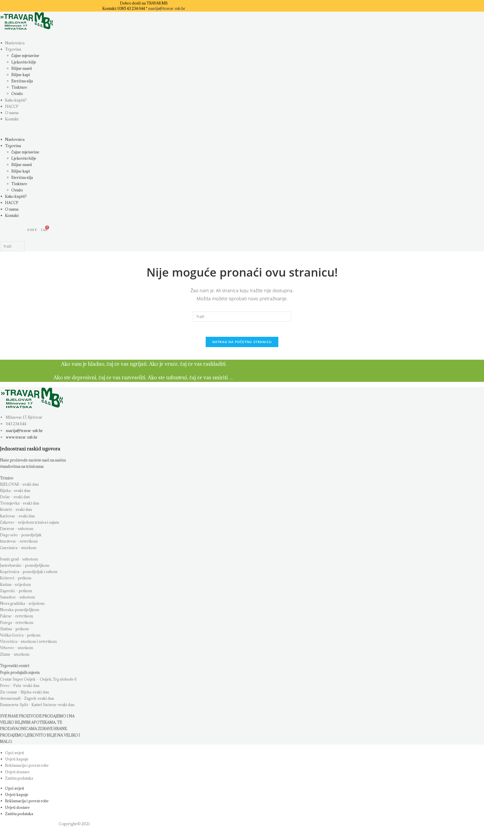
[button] (80, 129)
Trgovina (13, 49)
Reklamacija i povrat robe (27, 765)
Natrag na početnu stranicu (242, 342)
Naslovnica (14, 43)
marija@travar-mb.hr (166, 8)
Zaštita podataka (19, 778)
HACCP (11, 106)
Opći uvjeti (14, 752)
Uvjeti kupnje (16, 759)
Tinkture (19, 87)
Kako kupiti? (16, 100)
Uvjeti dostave (17, 772)
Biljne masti (21, 68)
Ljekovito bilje (23, 62)
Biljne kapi (20, 74)
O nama (11, 112)
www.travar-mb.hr (21, 437)
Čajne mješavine (25, 55)
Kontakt (12, 119)
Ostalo (17, 93)
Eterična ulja (22, 81)
